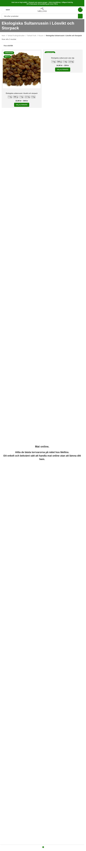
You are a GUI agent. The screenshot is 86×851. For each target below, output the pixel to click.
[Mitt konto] (75, 9)
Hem (3, 35)
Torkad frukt (31, 35)
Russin (41, 35)
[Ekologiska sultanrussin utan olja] (63, 52)
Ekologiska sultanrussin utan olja (62, 58)
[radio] (10, 96)
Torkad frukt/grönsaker (16, 35)
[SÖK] (80, 16)
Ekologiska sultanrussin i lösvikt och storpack (22, 93)
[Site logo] (42, 9)
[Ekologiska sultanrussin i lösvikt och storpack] (22, 69)
